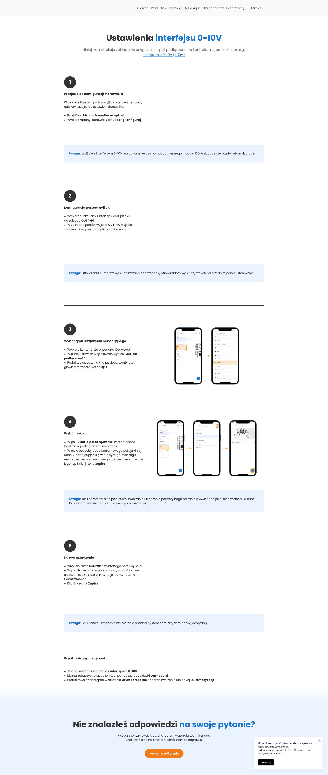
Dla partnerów (213, 8)
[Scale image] (206, 108)
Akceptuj (266, 762)
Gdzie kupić (192, 8)
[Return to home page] (69, 8)
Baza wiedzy (235, 8)
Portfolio (175, 8)
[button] (164, 753)
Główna (142, 8)
